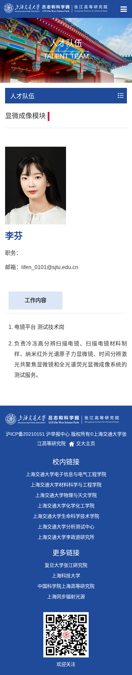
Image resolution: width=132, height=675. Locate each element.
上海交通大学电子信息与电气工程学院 (66, 474)
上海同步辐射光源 (66, 596)
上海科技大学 (66, 575)
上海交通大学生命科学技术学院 (66, 516)
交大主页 (85, 443)
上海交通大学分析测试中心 (66, 526)
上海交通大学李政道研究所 (66, 537)
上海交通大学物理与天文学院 (66, 495)
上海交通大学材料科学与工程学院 (66, 484)
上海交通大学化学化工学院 (66, 505)
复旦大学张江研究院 (66, 565)
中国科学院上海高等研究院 (66, 586)
